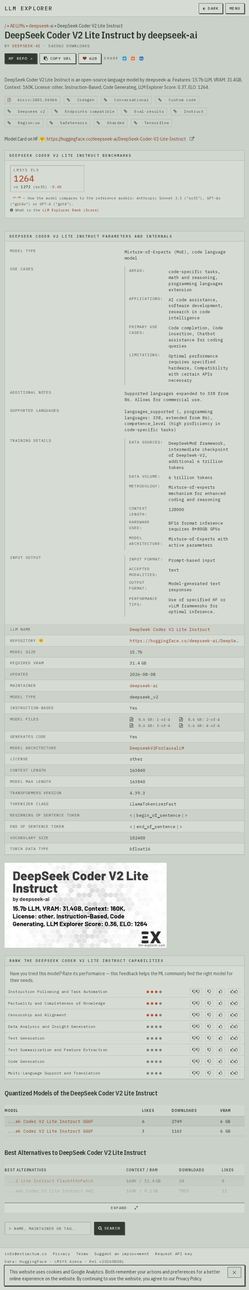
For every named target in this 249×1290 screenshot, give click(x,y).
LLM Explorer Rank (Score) (70, 210)
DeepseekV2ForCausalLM (157, 748)
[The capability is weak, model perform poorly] (196, 991)
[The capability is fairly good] (221, 991)
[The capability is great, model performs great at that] (234, 991)
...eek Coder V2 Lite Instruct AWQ (50, 1190)
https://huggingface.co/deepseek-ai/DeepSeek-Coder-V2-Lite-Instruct (116, 139)
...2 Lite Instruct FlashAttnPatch (50, 1180)
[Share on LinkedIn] (141, 58)
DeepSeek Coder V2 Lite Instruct (170, 629)
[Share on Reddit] (133, 58)
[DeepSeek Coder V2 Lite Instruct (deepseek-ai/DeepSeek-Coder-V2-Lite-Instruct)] (86, 905)
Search (112, 1228)
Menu (235, 8)
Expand (121, 1207)
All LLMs (17, 26)
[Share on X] (124, 58)
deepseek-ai (41, 26)
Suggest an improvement (121, 1253)
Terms (82, 1253)
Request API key (173, 1253)
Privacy (61, 1253)
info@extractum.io (26, 1253)
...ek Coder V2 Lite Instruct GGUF (50, 1121)
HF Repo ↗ (21, 58)
